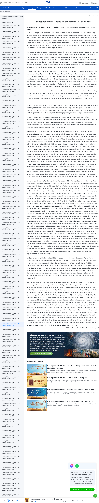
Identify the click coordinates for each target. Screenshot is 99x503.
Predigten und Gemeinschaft (45, 8)
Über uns (92, 8)
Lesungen (31, 8)
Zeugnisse (58, 8)
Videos (17, 8)
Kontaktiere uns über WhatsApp (82, 489)
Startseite (3, 8)
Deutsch (95, 3)
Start (1, 11)
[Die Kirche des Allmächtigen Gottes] (49, 3)
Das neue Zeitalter (81, 8)
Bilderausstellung (69, 8)
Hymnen (24, 8)
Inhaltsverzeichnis (33, 16)
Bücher (10, 8)
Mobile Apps (84, 3)
